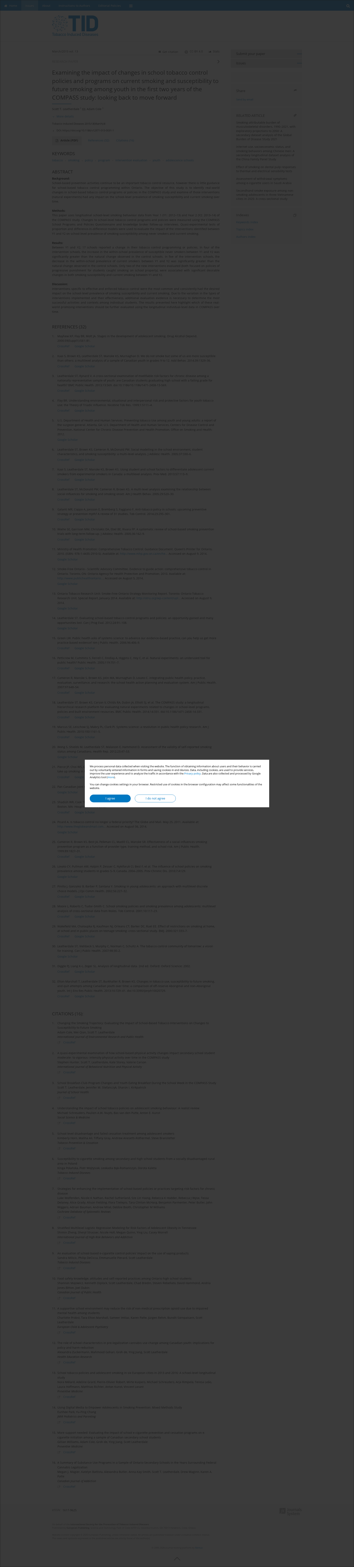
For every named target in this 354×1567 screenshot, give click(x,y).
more (111, 777)
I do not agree (155, 798)
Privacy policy (192, 773)
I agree (110, 798)
